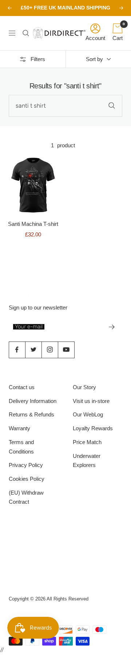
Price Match (87, 442)
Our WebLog (88, 414)
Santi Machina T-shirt (33, 224)
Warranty (19, 428)
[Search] (28, 33)
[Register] (112, 327)
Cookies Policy (26, 479)
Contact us (22, 387)
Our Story (84, 387)
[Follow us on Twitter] (33, 350)
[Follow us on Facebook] (17, 350)
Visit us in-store (91, 401)
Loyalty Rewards (93, 428)
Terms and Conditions (21, 447)
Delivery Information (32, 401)
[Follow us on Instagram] (49, 350)
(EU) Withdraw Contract (26, 497)
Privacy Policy (26, 465)
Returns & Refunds (31, 414)
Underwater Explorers (86, 460)
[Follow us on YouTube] (66, 350)
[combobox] (65, 106)
